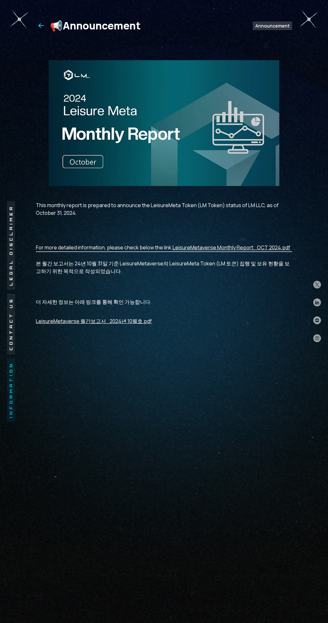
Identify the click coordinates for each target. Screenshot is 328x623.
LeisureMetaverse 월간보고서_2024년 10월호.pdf (94, 321)
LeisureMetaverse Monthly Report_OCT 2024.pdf (231, 247)
